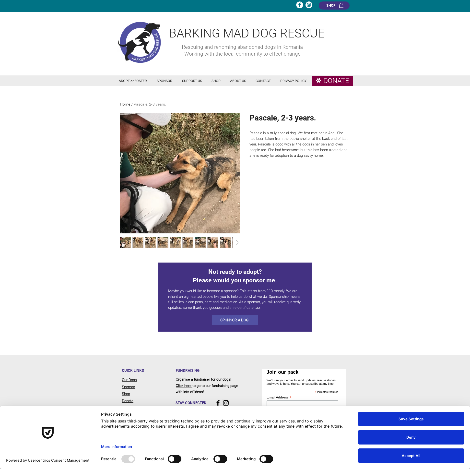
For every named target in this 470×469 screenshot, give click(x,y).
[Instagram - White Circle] (309, 4)
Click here (184, 386)
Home (125, 104)
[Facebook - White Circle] (299, 4)
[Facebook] (218, 403)
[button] (134, 81)
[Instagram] (226, 403)
